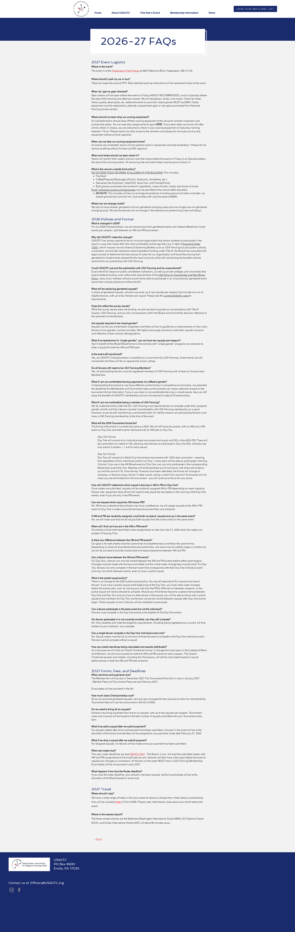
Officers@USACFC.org (47, 883)
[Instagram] (12, 890)
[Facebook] (19, 890)
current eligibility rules (176, 295)
